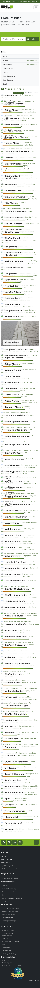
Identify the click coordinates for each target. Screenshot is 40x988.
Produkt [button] (20, 60)
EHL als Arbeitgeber (8, 892)
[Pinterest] (20, 842)
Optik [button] (5, 84)
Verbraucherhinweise (9, 914)
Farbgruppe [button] (20, 64)
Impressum (6, 947)
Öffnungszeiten (9, 866)
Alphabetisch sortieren (31, 92)
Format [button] (6, 72)
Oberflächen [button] (8, 80)
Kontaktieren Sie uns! (10, 878)
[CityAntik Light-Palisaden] (20, 652)
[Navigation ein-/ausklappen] (36, 7)
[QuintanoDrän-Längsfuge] (20, 171)
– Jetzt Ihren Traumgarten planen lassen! (19, 1)
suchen (33, 39)
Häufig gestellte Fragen (10, 954)
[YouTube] (14, 842)
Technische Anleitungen (10, 911)
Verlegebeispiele (7, 917)
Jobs (3, 895)
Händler (4, 901)
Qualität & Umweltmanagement (13, 898)
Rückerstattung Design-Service (7, 934)
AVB (3, 944)
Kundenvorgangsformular (10, 941)
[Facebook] (3, 842)
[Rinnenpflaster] (20, 334)
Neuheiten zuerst (19, 92)
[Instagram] (9, 842)
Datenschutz (6, 950)
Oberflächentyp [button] (9, 76)
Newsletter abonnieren (12, 869)
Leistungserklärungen (9, 920)
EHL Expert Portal (8, 930)
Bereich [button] (6, 56)
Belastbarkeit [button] (8, 68)
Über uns (5, 885)
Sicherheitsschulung (9, 889)
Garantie (5, 938)
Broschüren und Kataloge (10, 908)
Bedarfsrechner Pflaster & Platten (13, 966)
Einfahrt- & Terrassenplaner (7, 962)
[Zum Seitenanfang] (36, 842)
